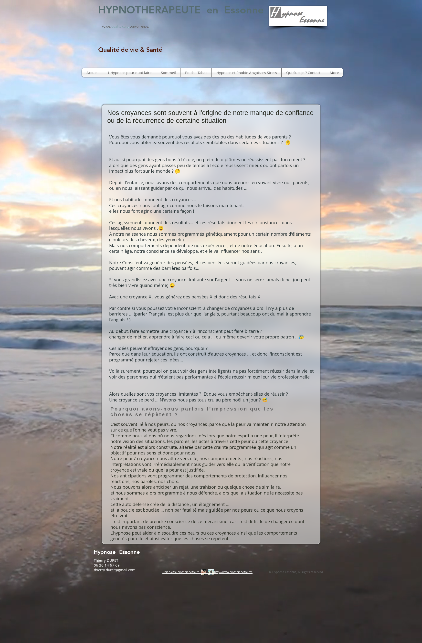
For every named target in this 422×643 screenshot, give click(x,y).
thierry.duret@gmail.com (115, 569)
